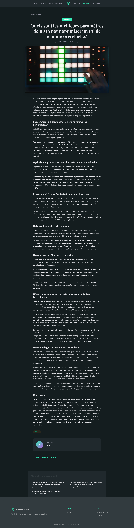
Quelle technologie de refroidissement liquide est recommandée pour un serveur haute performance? (48, 485)
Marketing (77, 3)
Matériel (86, 3)
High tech (42, 3)
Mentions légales (102, 512)
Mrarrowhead (22, 509)
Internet (50, 3)
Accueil (32, 14)
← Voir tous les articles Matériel (44, 458)
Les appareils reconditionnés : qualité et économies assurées (46, 492)
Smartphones (95, 3)
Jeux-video (59, 3)
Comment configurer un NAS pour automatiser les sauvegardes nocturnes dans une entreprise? (86, 485)
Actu (35, 3)
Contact (99, 516)
